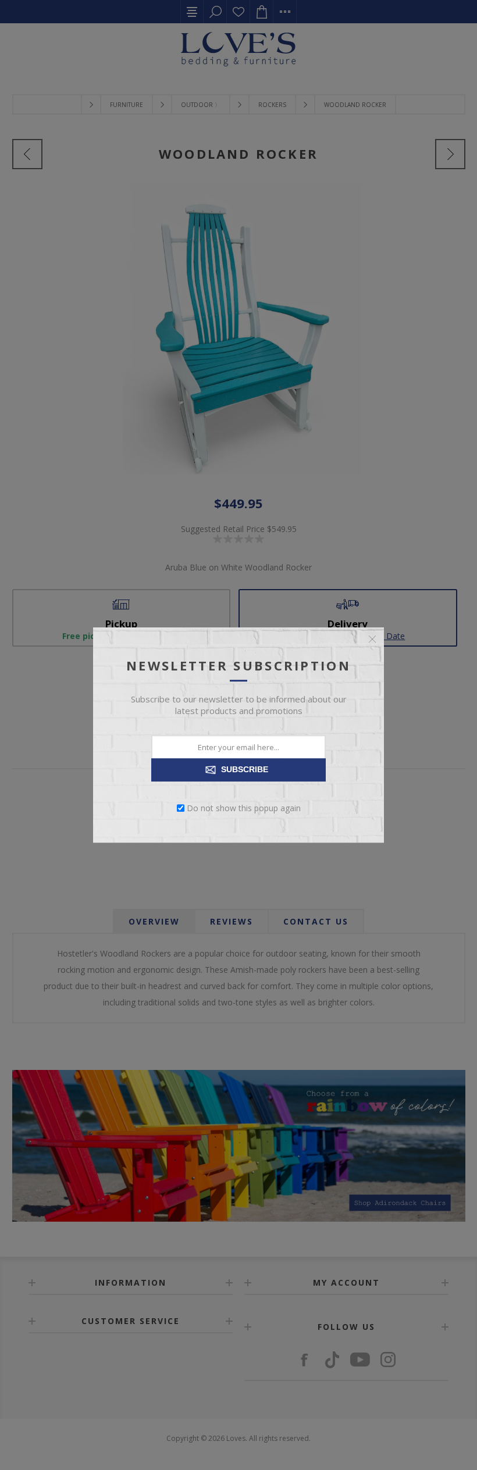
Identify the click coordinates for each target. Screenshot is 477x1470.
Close (372, 639)
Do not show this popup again (244, 808)
